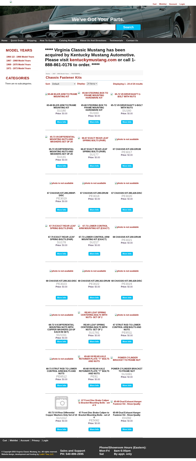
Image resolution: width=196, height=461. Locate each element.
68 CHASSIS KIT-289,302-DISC (61, 281)
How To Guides (48, 40)
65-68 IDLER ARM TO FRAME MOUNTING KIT (61, 106)
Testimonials (116, 40)
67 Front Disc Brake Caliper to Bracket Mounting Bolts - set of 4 (94, 415)
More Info (61, 122)
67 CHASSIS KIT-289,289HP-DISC (61, 194)
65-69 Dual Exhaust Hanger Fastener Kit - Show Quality (127, 413)
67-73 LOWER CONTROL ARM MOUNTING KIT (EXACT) (94, 238)
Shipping (32, 40)
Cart (155, 4)
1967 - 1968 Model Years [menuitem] (18, 61)
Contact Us (132, 40)
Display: (81, 84)
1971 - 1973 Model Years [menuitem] (18, 68)
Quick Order (17, 40)
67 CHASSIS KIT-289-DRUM (94, 193)
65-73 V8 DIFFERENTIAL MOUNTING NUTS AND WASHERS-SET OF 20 (61, 151)
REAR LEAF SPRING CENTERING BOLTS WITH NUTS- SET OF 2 (94, 327)
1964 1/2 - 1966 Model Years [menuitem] (20, 57)
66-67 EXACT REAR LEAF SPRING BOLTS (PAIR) (94, 150)
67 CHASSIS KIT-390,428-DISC (126, 193)
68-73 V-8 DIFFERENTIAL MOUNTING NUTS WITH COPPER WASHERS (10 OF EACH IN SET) (61, 328)
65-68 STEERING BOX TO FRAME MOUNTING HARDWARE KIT (94, 107)
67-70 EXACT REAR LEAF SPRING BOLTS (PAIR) (61, 238)
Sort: (47, 84)
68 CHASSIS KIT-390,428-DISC (126, 281)
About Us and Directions (93, 40)
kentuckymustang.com (93, 59)
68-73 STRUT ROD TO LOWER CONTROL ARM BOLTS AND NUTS (61, 371)
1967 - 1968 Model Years (60, 73)
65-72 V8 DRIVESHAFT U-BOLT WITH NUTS (127, 106)
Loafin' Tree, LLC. (46, 454)
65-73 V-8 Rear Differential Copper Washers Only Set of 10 (61, 413)
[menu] (21, 63)
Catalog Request (68, 40)
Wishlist (163, 4)
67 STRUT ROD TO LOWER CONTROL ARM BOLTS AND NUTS (126, 327)
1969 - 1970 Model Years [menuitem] (18, 64)
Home (4, 40)
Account (173, 4)
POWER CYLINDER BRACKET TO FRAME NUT (126, 370)
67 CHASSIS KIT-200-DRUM (127, 149)
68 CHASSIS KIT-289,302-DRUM (94, 281)
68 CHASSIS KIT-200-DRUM (127, 237)
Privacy (36, 440)
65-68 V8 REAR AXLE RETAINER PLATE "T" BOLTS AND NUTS (94, 371)
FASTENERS (75, 73)
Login (182, 4)
